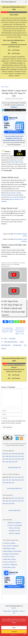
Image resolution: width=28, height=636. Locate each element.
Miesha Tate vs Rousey (10, 559)
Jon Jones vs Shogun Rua (10, 564)
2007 (3, 456)
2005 (19, 453)
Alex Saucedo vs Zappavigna (11, 545)
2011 (16, 456)
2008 (7, 456)
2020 (22, 459)
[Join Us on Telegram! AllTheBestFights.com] (14, 110)
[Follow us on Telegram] (17, 439)
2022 (7, 461)
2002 (10, 453)
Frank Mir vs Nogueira (14, 533)
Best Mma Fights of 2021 (16, 162)
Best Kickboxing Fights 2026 (14, 488)
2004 (16, 453)
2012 (19, 456)
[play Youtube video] (14, 275)
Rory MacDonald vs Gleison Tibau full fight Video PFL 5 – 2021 (7, 330)
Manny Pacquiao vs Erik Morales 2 (13, 551)
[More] (22, 321)
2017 (13, 459)
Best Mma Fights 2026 (14, 510)
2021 (3, 461)
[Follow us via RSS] (21, 439)
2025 (16, 461)
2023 (10, 461)
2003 (13, 453)
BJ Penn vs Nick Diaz (14, 528)
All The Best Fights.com (8, 2)
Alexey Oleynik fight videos (10, 341)
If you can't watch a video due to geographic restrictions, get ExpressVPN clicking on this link (13, 138)
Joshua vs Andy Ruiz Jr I (10, 562)
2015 (7, 459)
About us (14, 608)
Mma (6, 86)
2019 (19, 459)
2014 (3, 459)
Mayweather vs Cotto (14, 530)
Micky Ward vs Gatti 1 (10, 567)
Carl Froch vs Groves (9, 556)
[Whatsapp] (17, 321)
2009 (10, 456)
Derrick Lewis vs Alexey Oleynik (14, 197)
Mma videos (12, 338)
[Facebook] (5, 321)
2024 (13, 461)
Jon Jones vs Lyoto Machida (14, 525)
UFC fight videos (17, 345)
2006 (22, 453)
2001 (7, 453)
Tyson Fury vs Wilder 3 (9, 543)
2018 (16, 459)
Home (2, 86)
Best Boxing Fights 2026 (14, 467)
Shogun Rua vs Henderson (14, 522)
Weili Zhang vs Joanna (9, 548)
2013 (22, 456)
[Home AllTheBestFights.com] (8, 439)
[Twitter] (11, 321)
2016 (10, 459)
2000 (3, 453)
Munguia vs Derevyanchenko (11, 554)
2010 (13, 456)
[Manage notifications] (24, 633)
